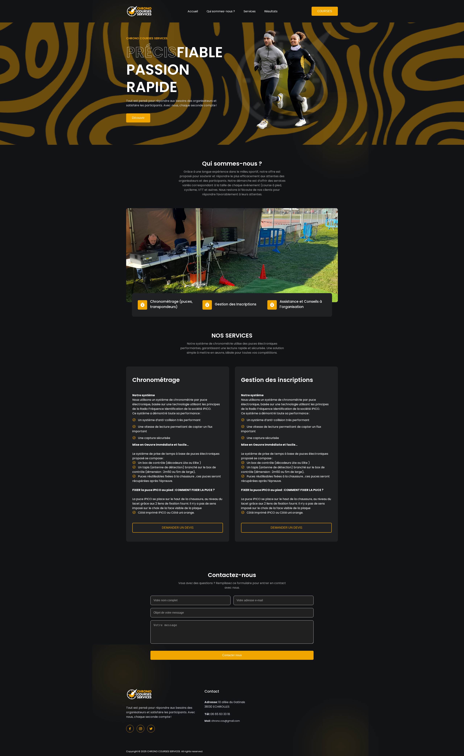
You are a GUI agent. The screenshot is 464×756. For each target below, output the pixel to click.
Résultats (270, 11)
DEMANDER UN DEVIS (178, 527)
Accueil (193, 11)
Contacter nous (232, 655)
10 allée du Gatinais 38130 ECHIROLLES (224, 704)
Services (250, 11)
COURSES (324, 11)
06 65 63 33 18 (217, 714)
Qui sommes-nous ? (221, 11)
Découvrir (138, 117)
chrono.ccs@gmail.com (222, 721)
